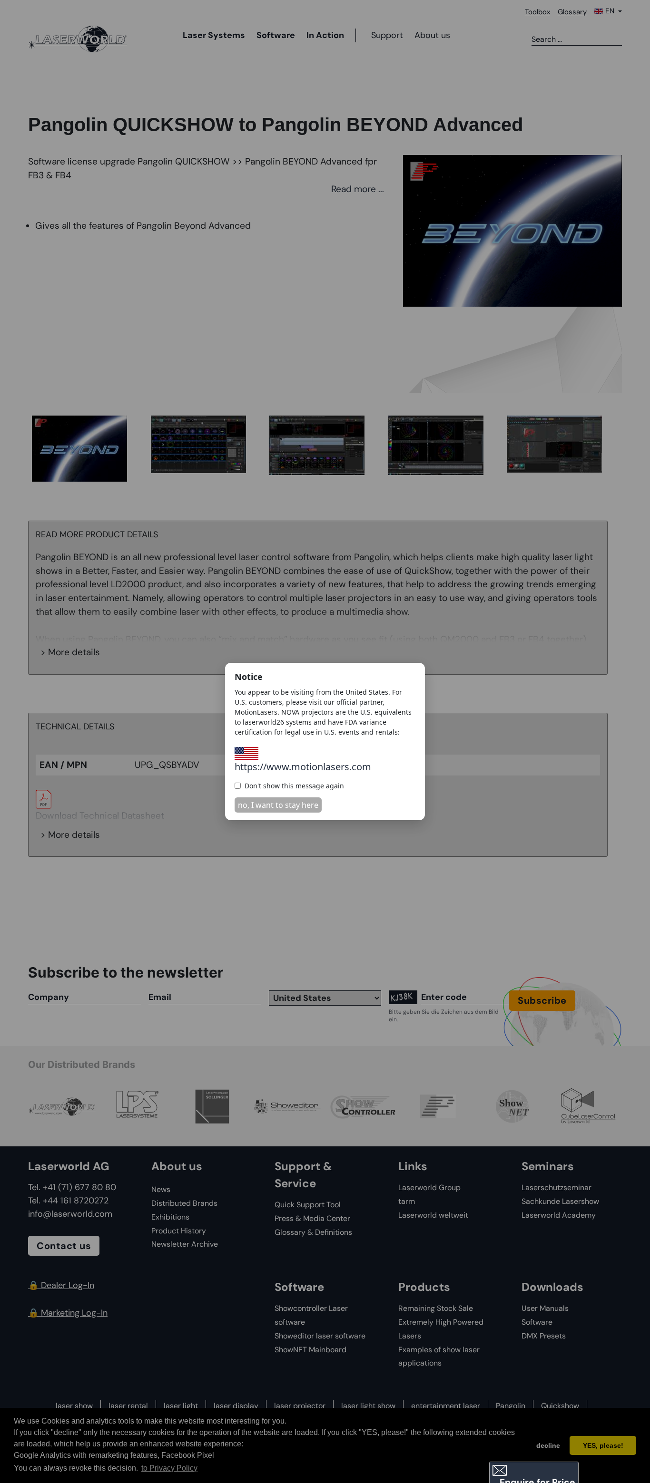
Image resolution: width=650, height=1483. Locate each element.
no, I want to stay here (278, 805)
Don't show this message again (294, 785)
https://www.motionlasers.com (303, 766)
